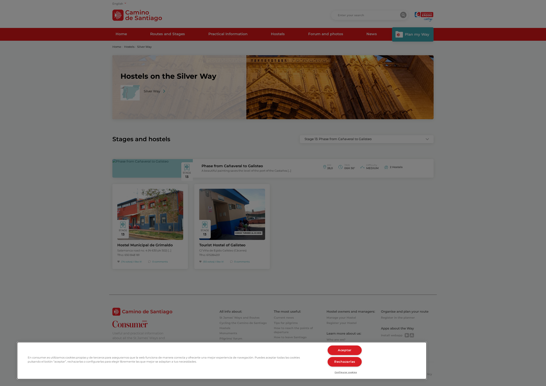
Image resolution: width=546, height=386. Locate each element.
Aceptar (344, 350)
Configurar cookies (346, 372)
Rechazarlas (344, 362)
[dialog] (222, 360)
